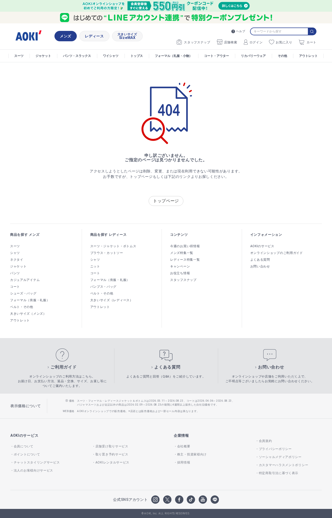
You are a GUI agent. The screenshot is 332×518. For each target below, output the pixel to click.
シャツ (15, 253)
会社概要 (183, 446)
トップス (136, 56)
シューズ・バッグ (23, 293)
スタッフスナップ (197, 42)
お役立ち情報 (180, 273)
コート (15, 286)
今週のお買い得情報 (185, 246)
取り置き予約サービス (111, 454)
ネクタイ (16, 259)
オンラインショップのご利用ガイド (276, 253)
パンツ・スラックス (77, 56)
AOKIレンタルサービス (112, 462)
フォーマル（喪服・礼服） (30, 300)
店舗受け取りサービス (111, 446)
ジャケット (43, 56)
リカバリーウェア (253, 56)
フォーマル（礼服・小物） (173, 56)
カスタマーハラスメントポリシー (283, 465)
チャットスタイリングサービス (37, 462)
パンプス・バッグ (103, 286)
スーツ (19, 56)
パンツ (15, 273)
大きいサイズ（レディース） (111, 300)
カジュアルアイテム (25, 280)
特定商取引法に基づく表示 (278, 473)
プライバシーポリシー (275, 449)
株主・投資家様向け (192, 454)
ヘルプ (240, 31)
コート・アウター (216, 56)
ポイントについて (27, 454)
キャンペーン (180, 266)
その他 (282, 56)
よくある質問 (260, 259)
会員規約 (265, 441)
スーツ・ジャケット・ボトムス (113, 246)
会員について (23, 446)
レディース (94, 36)
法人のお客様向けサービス (33, 470)
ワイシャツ (111, 56)
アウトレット (308, 56)
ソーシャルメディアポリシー (280, 457)
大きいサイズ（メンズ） (28, 313)
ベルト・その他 (21, 307)
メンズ (65, 36)
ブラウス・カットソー (106, 253)
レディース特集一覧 (185, 259)
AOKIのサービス (262, 246)
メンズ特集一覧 (181, 253)
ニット (95, 266)
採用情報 (183, 462)
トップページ (166, 200)
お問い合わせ (260, 266)
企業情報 (181, 435)
